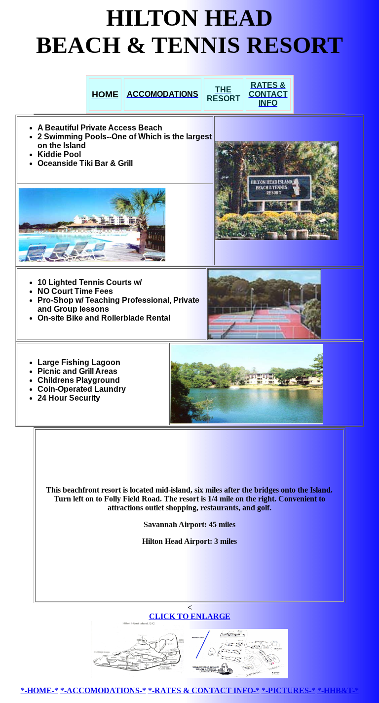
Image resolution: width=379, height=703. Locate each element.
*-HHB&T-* (338, 690)
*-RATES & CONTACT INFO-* (204, 690)
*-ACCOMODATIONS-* (103, 690)
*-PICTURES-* (288, 690)
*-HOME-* (39, 690)
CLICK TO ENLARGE (189, 616)
